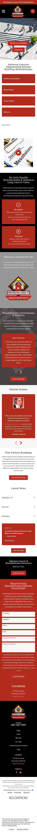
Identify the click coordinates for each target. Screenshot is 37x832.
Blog (18, 749)
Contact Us (18, 50)
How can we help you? (9, 644)
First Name (6, 613)
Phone (5, 625)
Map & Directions (18, 696)
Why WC (18, 738)
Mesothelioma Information (18, 745)
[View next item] (21, 372)
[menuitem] (9, 792)
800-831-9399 (18, 725)
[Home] (18, 11)
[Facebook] (16, 772)
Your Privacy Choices (25, 790)
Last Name (6, 619)
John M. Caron (18, 573)
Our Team (18, 742)
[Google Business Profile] (21, 772)
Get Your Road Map (18, 477)
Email (4, 631)
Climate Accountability (18, 43)
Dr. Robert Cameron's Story (13, 424)
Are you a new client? (9, 638)
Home (18, 734)
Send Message (18, 676)
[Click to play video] (18, 153)
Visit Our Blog (18, 550)
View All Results (18, 379)
